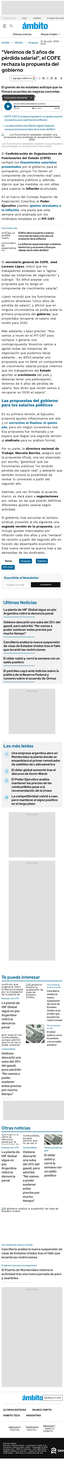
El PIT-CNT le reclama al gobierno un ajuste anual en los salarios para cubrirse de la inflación (33, 118)
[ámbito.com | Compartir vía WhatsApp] (39, 78)
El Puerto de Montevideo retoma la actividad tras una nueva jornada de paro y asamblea (31, 1274)
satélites (37, 18)
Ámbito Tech (11, 1415)
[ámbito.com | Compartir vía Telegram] (55, 78)
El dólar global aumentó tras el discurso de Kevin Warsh (33, 772)
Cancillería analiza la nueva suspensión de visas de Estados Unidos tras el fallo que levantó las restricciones (31, 646)
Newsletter (52, 1397)
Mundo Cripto (49, 34)
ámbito (6, 42)
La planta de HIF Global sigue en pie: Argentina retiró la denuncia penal (30, 611)
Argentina (33, 1415)
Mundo (19, 42)
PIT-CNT (8, 567)
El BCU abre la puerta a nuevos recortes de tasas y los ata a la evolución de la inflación (36, 235)
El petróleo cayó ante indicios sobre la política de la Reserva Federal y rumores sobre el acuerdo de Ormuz (31, 674)
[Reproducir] (8, 106)
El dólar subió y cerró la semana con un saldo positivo (31, 660)
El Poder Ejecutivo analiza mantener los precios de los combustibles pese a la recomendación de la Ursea (31, 785)
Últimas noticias (22, 34)
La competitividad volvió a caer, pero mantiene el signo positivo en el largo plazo (34, 800)
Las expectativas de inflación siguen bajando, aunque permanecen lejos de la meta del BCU (30, 127)
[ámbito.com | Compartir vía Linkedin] (51, 78)
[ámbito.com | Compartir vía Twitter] (47, 78)
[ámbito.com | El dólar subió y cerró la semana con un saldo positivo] (35, 1033)
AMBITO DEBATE (49, 1429)
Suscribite (45, 585)
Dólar (24, 18)
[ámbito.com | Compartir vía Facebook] (43, 78)
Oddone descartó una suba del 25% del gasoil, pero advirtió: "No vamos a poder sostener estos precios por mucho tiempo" (31, 627)
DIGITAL (15, 1428)
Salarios (41, 561)
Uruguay (33, 42)
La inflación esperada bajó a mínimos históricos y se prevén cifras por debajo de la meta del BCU (39, 247)
